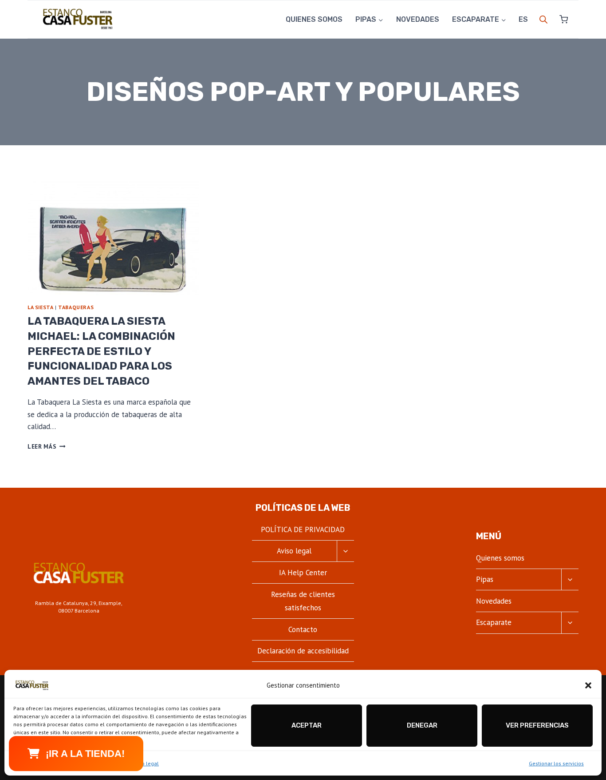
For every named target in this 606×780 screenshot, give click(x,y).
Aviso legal (145, 763)
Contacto (302, 629)
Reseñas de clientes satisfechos (303, 601)
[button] (588, 685)
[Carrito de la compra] (560, 19)
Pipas (484, 579)
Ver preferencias (537, 725)
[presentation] (113, 238)
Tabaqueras (76, 307)
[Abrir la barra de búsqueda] (543, 20)
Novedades (417, 19)
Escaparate (494, 622)
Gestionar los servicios (556, 763)
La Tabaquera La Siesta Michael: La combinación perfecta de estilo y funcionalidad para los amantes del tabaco (101, 351)
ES (523, 19)
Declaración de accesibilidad (303, 651)
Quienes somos (314, 19)
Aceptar (306, 725)
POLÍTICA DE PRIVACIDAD (303, 529)
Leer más (47, 446)
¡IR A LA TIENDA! (85, 753)
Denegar (422, 725)
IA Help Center (303, 572)
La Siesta (40, 307)
